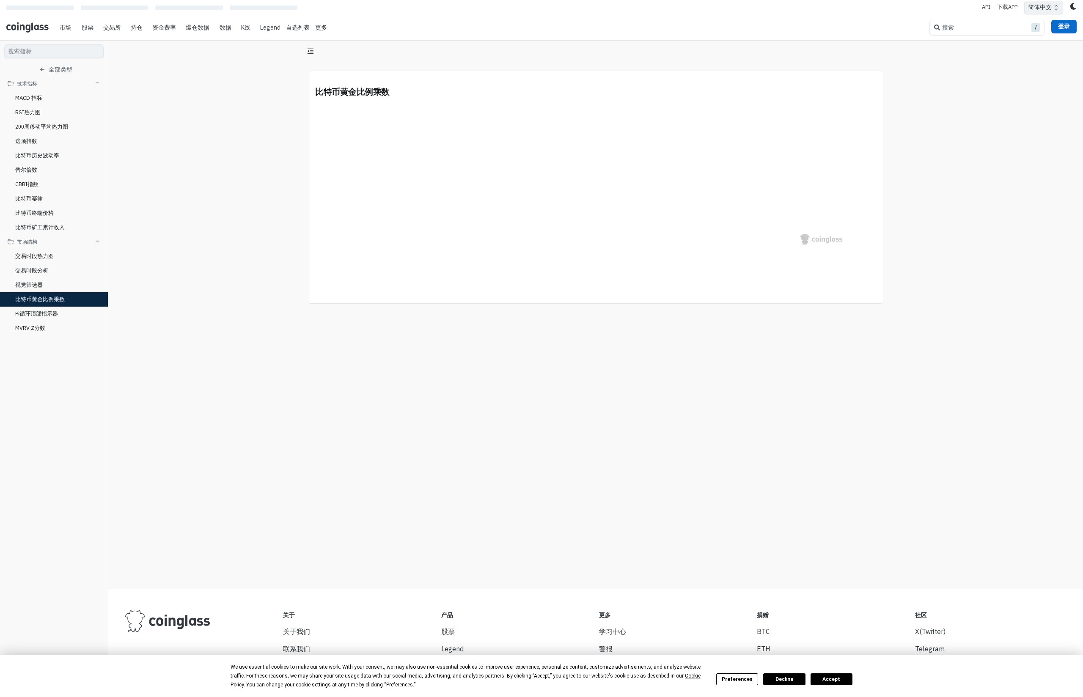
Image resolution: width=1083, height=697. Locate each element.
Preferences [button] (399, 685)
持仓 (137, 27)
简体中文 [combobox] (1040, 7)
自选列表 (298, 27)
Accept (831, 679)
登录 (1064, 26)
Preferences (737, 679)
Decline (784, 679)
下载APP (1007, 7)
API (986, 7)
